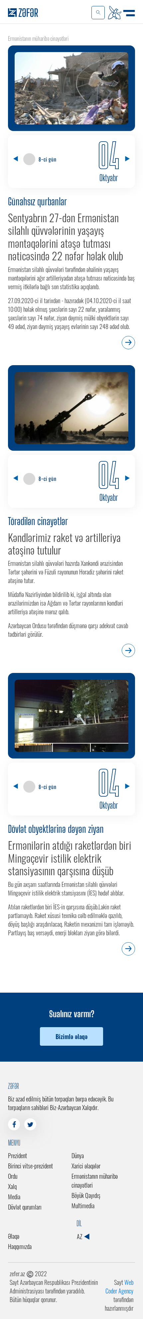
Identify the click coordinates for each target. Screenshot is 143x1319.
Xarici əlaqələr (86, 1165)
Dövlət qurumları (25, 1207)
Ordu (12, 1176)
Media (14, 1196)
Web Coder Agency (119, 1286)
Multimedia (83, 1205)
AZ (80, 1236)
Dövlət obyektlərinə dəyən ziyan (56, 829)
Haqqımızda (20, 1246)
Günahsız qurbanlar (37, 201)
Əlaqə (13, 1236)
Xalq (12, 1186)
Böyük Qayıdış (86, 1195)
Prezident (17, 1155)
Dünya (78, 1155)
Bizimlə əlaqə (71, 1036)
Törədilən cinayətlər (38, 521)
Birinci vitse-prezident (30, 1165)
